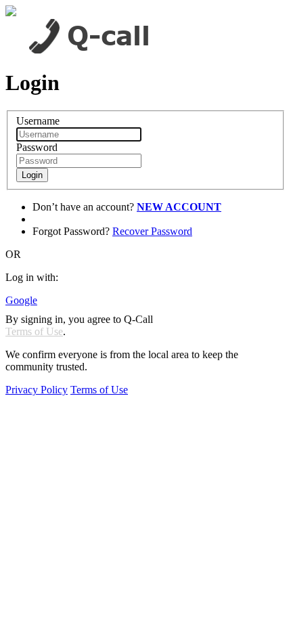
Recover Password (152, 231)
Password (37, 147)
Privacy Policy (36, 389)
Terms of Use (34, 331)
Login (32, 175)
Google (21, 300)
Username (38, 121)
